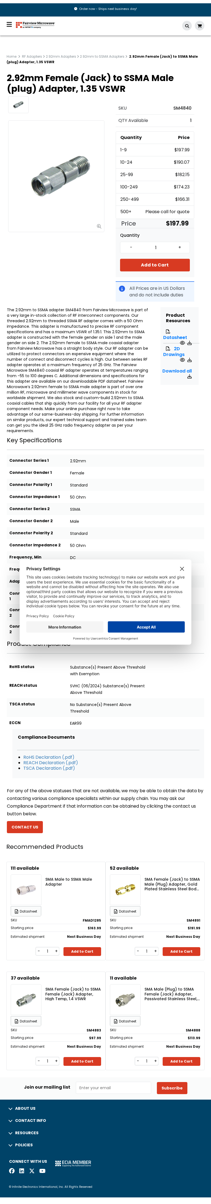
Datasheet (175, 337)
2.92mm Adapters (61, 56)
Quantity (130, 235)
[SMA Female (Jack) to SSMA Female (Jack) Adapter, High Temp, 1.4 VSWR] (26, 991)
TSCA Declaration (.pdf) (49, 768)
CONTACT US (25, 827)
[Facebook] (12, 1171)
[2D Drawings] (183, 360)
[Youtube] (42, 1171)
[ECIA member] (73, 1163)
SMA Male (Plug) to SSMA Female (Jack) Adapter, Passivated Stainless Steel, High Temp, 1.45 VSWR (171, 994)
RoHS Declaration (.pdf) (48, 757)
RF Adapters (32, 56)
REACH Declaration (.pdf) (50, 763)
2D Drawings (174, 352)
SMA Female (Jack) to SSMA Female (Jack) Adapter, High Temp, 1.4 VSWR (73, 994)
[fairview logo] (35, 24)
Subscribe (172, 1088)
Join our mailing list (47, 1087)
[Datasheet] (183, 343)
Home (11, 56)
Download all (177, 371)
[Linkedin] (22, 1171)
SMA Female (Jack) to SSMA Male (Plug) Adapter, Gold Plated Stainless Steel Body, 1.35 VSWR (172, 884)
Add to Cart (155, 265)
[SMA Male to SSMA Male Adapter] (26, 881)
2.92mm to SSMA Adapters (102, 56)
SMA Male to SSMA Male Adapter (68, 882)
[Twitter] (32, 1171)
